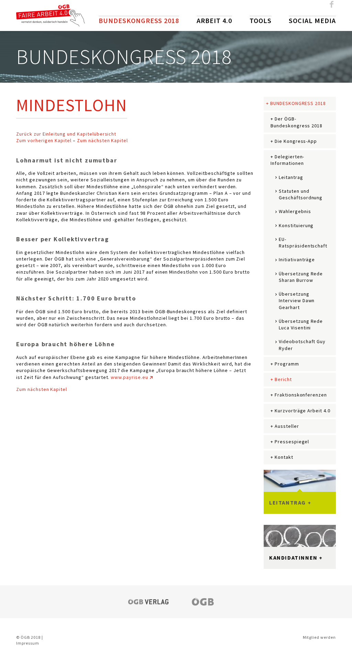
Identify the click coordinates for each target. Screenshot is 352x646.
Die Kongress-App (296, 141)
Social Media (312, 20)
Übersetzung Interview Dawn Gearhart (297, 300)
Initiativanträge (297, 259)
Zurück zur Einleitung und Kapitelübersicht (66, 134)
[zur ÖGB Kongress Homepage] (50, 14)
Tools (261, 20)
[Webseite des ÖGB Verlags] (148, 601)
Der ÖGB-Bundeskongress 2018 (296, 122)
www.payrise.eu (129, 377)
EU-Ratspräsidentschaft (303, 242)
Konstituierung (296, 225)
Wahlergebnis (295, 211)
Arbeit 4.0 (214, 20)
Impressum (27, 643)
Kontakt (284, 457)
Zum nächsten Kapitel (102, 140)
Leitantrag (291, 177)
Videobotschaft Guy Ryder (302, 344)
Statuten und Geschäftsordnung (300, 194)
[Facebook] (331, 6)
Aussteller (287, 426)
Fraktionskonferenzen (301, 395)
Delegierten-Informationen (287, 159)
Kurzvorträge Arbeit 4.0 (302, 410)
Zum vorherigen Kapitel (44, 140)
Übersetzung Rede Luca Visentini (301, 324)
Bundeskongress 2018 (139, 20)
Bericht (283, 379)
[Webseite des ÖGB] (203, 601)
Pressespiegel (292, 441)
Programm (287, 364)
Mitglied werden (319, 637)
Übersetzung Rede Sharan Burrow (301, 277)
